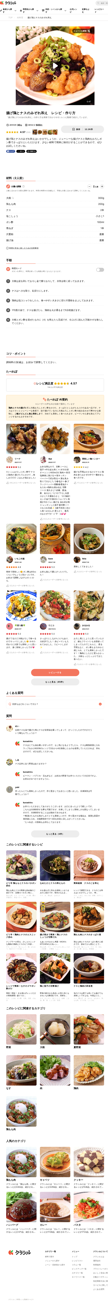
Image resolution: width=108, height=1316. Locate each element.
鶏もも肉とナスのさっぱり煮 (87, 934)
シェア (12, 151)
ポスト (22, 151)
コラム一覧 (76, 1265)
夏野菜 (77, 1047)
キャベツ (45, 1179)
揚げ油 (9, 240)
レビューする (55, 672)
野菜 (8, 1047)
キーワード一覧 (78, 1277)
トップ (74, 1256)
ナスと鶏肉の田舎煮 (83, 986)
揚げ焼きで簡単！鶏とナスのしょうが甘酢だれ (53, 935)
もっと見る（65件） (55, 682)
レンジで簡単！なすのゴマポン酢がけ (21, 987)
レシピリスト (77, 1261)
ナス (8, 210)
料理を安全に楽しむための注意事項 (24, 248)
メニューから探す (52, 1261)
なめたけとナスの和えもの (52, 883)
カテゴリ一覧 (77, 1273)
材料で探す (49, 1256)
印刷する (33, 151)
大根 (8, 198)
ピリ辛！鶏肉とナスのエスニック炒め (21, 935)
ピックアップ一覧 (79, 1269)
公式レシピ (73, 10)
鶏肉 (76, 1088)
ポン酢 (9, 222)
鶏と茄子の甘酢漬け (49, 986)
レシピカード (99, 10)
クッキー (78, 1179)
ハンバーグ (12, 1224)
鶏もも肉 (11, 204)
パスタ (77, 1224)
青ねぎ (9, 228)
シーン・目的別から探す (55, 1265)
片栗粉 (9, 234)
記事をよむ (86, 10)
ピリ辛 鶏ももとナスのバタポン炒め (21, 884)
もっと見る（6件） (55, 834)
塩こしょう (12, 216)
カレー (43, 1224)
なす (8, 1088)
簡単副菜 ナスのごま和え (86, 883)
